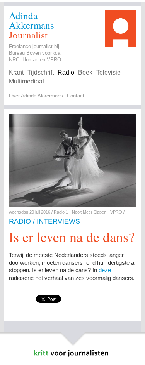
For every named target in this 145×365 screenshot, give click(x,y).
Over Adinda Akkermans (36, 96)
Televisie (108, 72)
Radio (66, 72)
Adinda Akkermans (31, 20)
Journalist (28, 34)
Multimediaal (26, 81)
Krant (16, 72)
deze (105, 270)
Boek (85, 72)
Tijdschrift (40, 72)
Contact (75, 96)
